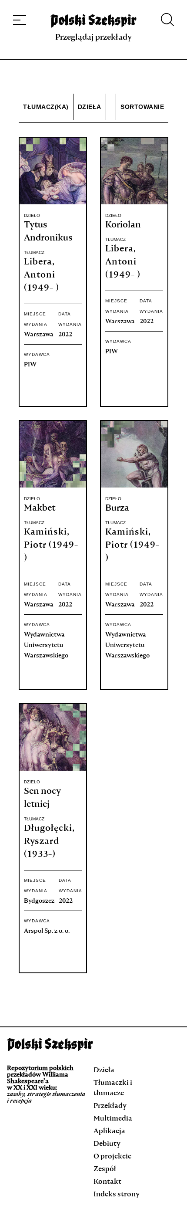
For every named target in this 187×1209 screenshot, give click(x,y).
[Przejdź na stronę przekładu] (53, 202)
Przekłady (110, 1106)
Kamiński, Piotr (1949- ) (51, 545)
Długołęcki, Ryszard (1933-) (49, 841)
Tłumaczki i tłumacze (113, 1088)
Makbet (39, 508)
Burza (117, 508)
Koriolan (123, 225)
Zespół (105, 1169)
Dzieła (104, 1070)
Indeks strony (117, 1194)
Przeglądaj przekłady (93, 37)
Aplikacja (109, 1131)
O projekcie (112, 1156)
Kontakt (107, 1182)
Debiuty (107, 1144)
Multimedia (113, 1118)
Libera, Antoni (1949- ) (41, 275)
